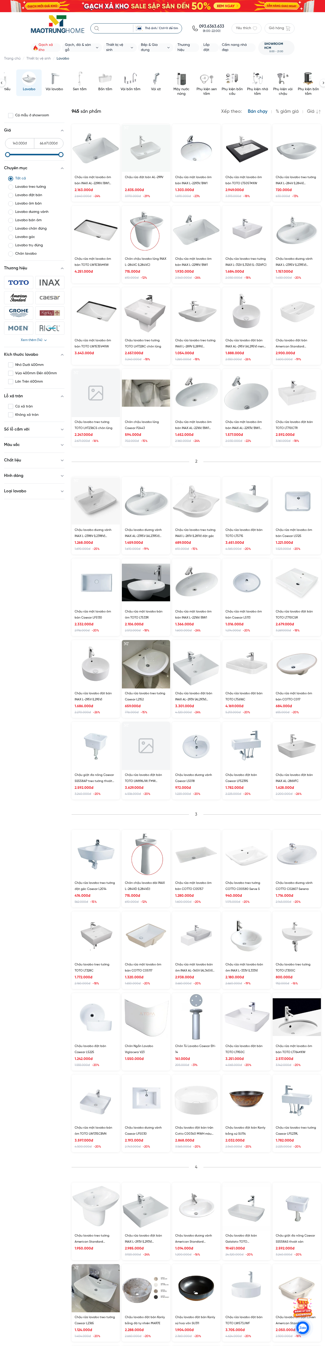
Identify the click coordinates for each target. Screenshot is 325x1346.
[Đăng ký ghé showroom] (302, 1307)
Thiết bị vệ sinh (38, 59)
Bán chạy (257, 111)
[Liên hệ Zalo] (303, 1328)
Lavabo (63, 59)
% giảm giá (287, 111)
